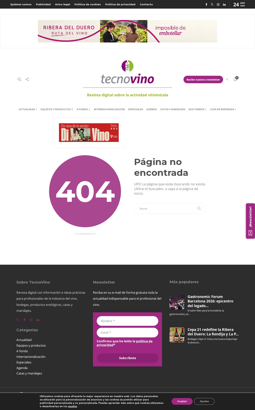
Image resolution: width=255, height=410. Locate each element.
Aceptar (182, 401)
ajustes (72, 406)
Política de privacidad (120, 4)
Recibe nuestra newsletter (203, 79)
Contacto (146, 4)
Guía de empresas (222, 109)
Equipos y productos (56, 109)
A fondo (82, 109)
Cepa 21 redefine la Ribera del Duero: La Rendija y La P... (213, 331)
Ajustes (204, 401)
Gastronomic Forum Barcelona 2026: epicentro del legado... (210, 301)
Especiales (135, 109)
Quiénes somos (21, 4)
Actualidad (27, 109)
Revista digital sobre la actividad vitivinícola (127, 94)
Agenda (151, 109)
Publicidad (43, 4)
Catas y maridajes (172, 109)
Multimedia (196, 109)
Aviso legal (62, 4)
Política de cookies (87, 4)
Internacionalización (109, 109)
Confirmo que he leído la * (125, 343)
